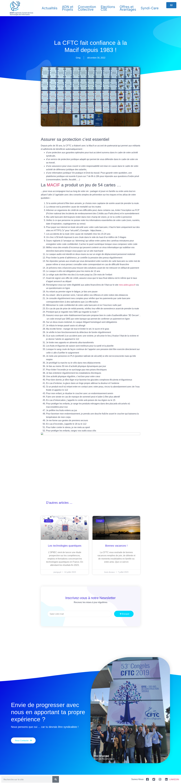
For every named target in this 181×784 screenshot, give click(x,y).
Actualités (49, 8)
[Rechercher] (55, 779)
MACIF (53, 185)
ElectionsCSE (108, 8)
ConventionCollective (87, 8)
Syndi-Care (150, 8)
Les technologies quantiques (64, 545)
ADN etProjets (67, 8)
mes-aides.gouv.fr (127, 285)
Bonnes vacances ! (116, 545)
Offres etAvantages (128, 8)
